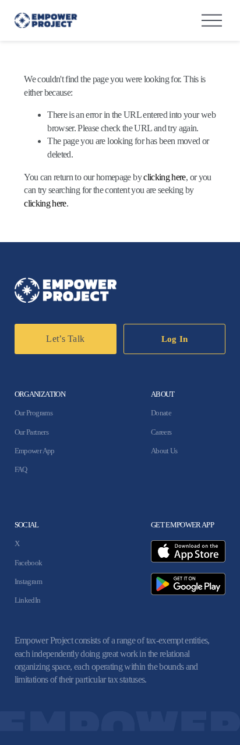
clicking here (164, 177)
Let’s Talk (65, 339)
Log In (174, 339)
